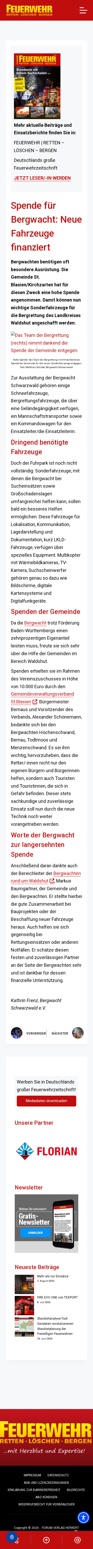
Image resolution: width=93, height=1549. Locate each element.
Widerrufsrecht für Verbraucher (46, 1504)
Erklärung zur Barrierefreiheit (34, 1490)
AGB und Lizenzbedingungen (46, 1483)
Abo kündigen (46, 1497)
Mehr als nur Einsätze (52, 1276)
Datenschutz (58, 1475)
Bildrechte (76, 1490)
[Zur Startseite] (29, 10)
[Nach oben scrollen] (46, 1540)
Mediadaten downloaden (46, 1101)
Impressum (32, 1475)
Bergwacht (35, 623)
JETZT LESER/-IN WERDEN (42, 178)
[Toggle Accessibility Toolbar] (83, 1517)
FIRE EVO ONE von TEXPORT (57, 1297)
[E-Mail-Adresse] (77, 1540)
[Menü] (83, 10)
